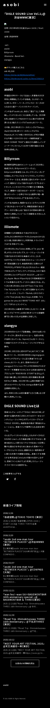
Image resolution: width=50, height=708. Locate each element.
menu (45, 4)
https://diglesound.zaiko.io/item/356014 (24, 78)
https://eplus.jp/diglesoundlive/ (19, 75)
